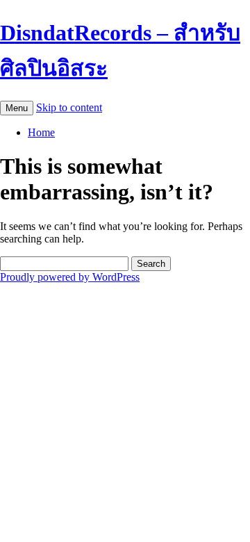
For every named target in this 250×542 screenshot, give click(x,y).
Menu (17, 108)
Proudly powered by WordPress (70, 277)
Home (41, 132)
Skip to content (69, 107)
